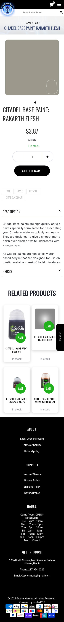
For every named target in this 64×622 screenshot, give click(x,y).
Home (28, 23)
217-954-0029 (36, 569)
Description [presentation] (11, 211)
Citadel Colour (14, 197)
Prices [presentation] (7, 271)
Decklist (60, 337)
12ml (8, 191)
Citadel (33, 191)
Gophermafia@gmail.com (35, 575)
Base (20, 191)
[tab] (32, 213)
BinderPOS (39, 602)
